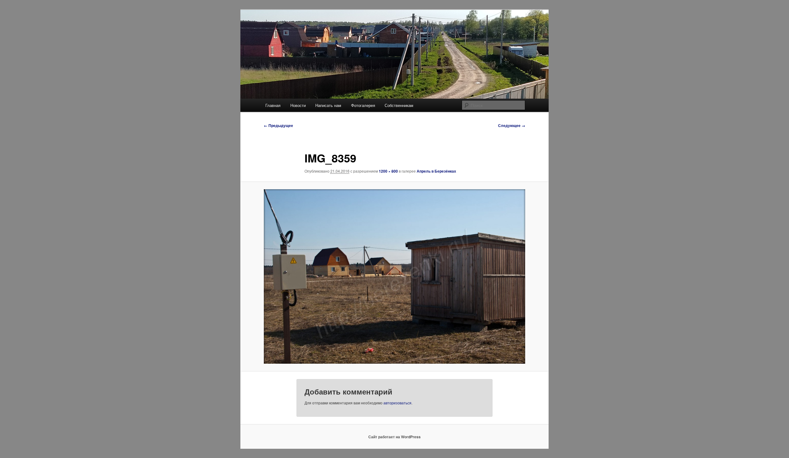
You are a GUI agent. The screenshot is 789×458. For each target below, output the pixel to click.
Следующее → (511, 125)
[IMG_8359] (394, 276)
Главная (272, 105)
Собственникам (399, 105)
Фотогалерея (363, 105)
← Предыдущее (278, 125)
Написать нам (328, 105)
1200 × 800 (388, 171)
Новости (298, 105)
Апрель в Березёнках (436, 171)
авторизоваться (397, 402)
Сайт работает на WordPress (394, 437)
